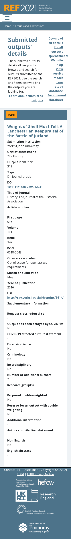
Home (7, 26)
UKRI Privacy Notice (40, 474)
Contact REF (12, 470)
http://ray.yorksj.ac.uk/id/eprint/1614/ (35, 298)
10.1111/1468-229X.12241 (25, 187)
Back (11, 115)
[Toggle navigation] (7, 18)
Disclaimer (30, 470)
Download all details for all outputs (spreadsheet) (58, 47)
